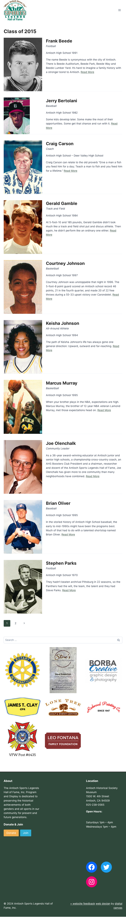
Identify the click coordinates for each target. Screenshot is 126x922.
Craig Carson (59, 143)
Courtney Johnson (65, 263)
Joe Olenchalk (61, 443)
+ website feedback (82, 903)
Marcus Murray (61, 383)
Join (25, 832)
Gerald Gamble (61, 203)
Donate (11, 832)
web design (103, 903)
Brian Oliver (58, 503)
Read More (87, 72)
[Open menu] (119, 10)
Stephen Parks (61, 563)
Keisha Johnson (62, 323)
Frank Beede (59, 41)
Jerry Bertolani (61, 100)
